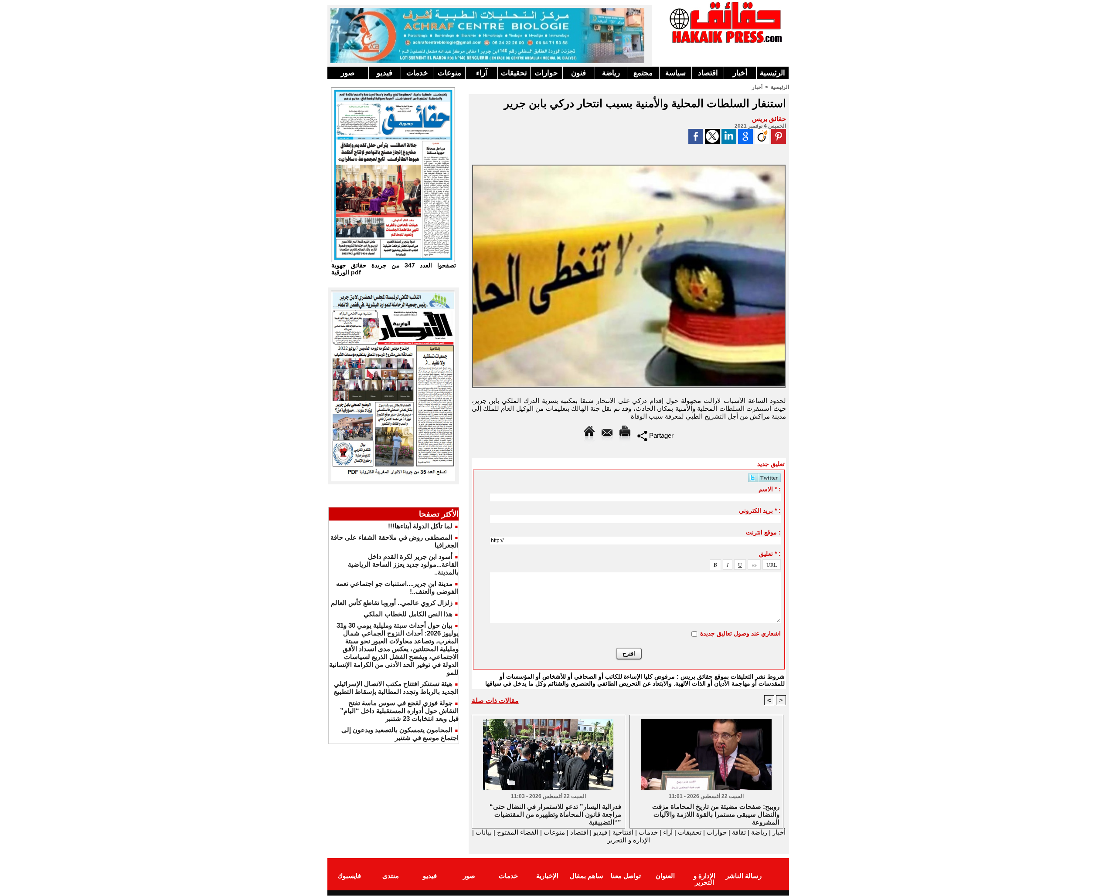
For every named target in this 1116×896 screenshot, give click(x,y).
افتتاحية (622, 832)
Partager (660, 435)
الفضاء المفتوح (516, 832)
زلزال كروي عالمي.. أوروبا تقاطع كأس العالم (392, 602)
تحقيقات (514, 73)
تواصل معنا (626, 875)
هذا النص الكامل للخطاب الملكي (408, 614)
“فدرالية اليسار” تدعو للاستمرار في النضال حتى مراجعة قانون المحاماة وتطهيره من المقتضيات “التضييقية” (555, 814)
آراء (481, 73)
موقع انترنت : (763, 532)
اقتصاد (708, 73)
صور (347, 73)
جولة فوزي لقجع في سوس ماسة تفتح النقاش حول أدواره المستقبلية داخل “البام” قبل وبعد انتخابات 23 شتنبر (399, 710)
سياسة (675, 73)
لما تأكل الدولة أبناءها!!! (420, 526)
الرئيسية (772, 73)
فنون (578, 73)
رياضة (611, 73)
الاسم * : (770, 489)
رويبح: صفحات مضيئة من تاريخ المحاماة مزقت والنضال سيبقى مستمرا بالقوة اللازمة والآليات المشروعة (715, 814)
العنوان (665, 875)
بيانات (484, 832)
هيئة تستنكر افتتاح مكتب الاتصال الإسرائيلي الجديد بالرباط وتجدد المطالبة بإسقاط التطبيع (396, 687)
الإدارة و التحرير (628, 840)
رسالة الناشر (744, 875)
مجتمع (643, 73)
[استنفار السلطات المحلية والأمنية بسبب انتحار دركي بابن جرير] (629, 167)
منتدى (390, 875)
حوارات (546, 73)
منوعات (449, 73)
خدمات (417, 73)
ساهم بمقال (586, 875)
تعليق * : (770, 553)
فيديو (384, 73)
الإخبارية (547, 875)
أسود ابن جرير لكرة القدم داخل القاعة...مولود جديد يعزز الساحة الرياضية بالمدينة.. (403, 564)
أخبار (740, 73)
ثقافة (739, 832)
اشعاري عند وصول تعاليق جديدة (740, 633)
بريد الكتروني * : (760, 510)
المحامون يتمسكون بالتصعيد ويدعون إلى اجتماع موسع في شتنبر (400, 733)
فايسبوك (349, 875)
